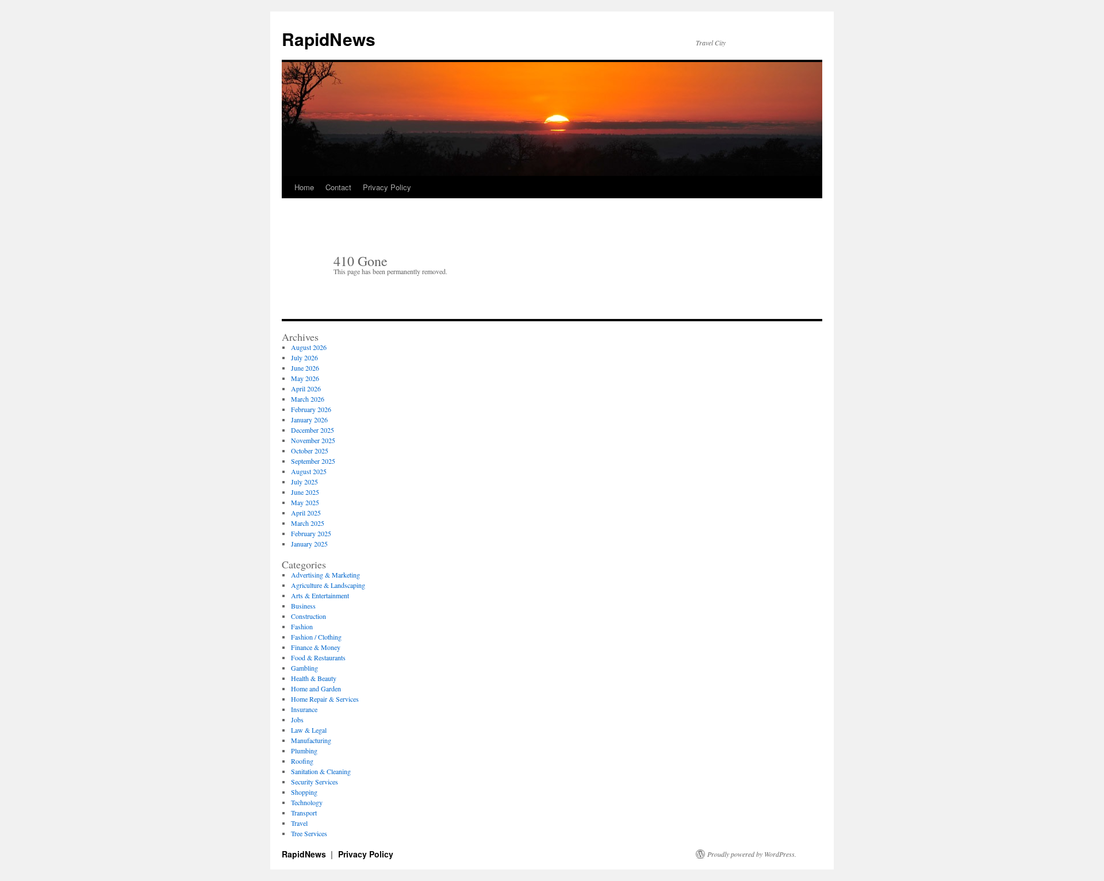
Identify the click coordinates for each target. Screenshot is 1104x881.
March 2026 (307, 398)
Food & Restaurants (318, 657)
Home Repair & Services (325, 698)
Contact (338, 187)
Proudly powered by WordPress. (751, 854)
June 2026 (305, 367)
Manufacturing (311, 740)
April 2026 (306, 388)
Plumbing (304, 750)
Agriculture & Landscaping (328, 585)
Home (304, 187)
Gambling (304, 667)
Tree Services (309, 833)
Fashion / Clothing (316, 636)
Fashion (302, 626)
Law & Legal (309, 729)
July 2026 (304, 357)
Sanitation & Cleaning (321, 771)
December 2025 (312, 429)
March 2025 (307, 523)
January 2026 (309, 419)
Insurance (304, 709)
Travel (299, 823)
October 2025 (309, 450)
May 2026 (305, 378)
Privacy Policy (387, 187)
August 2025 (309, 471)
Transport (304, 812)
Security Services (314, 781)
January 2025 (309, 543)
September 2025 (313, 460)
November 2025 (313, 440)
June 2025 (305, 492)
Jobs (297, 719)
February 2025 (311, 533)
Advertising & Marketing (325, 574)
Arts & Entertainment (320, 595)
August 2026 (309, 347)
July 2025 (304, 481)
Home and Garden (316, 688)
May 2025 (305, 502)
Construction (308, 616)
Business (303, 605)
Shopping (304, 792)
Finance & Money (315, 647)
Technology (307, 802)
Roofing (302, 760)
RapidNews (328, 38)
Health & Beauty (313, 678)
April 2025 (306, 512)
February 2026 (311, 409)
